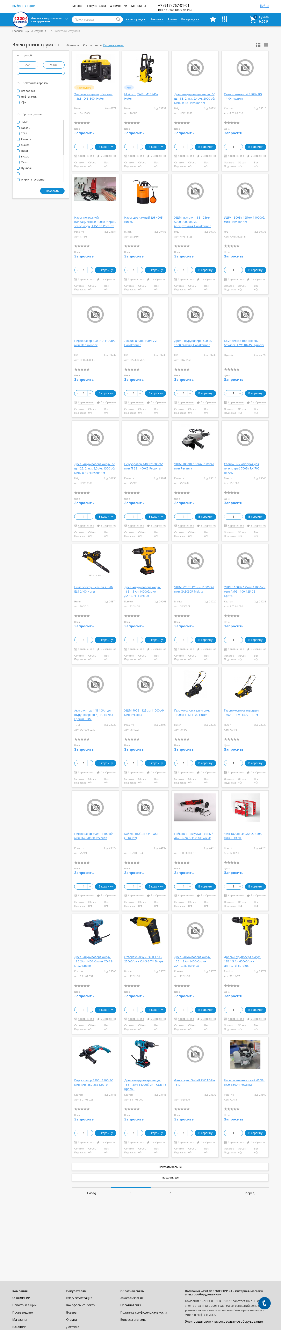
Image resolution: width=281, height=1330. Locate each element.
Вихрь (24, 156)
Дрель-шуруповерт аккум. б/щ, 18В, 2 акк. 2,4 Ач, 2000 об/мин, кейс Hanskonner (194, 98)
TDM (23, 133)
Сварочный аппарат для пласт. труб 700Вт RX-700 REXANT (241, 468)
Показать (52, 191)
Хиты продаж (136, 19)
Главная (77, 6)
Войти (264, 5)
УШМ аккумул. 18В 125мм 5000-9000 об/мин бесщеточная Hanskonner (192, 221)
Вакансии (19, 1327)
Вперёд (249, 1193)
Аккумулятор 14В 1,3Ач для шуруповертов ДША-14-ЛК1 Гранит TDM (93, 714)
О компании (118, 6)
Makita (24, 145)
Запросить (84, 132)
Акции (172, 19)
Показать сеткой (258, 45)
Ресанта (25, 139)
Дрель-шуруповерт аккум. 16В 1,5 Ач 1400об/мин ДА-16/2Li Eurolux (142, 591)
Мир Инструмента (32, 179)
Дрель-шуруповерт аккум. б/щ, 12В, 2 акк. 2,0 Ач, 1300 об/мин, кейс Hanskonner (94, 468)
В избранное (108, 155)
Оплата (71, 1319)
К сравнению (86, 155)
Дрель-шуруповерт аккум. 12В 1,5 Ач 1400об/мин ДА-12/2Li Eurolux (192, 961)
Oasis (24, 162)
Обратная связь (131, 1305)
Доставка (72, 1327)
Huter (24, 151)
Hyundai (25, 168)
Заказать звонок (132, 1298)
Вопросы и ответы (133, 1319)
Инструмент (38, 31)
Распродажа (190, 19)
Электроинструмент (67, 31)
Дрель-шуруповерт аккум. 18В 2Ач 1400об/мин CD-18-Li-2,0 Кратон (93, 961)
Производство (22, 1312)
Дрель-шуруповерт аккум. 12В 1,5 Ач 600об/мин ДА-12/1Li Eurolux (242, 961)
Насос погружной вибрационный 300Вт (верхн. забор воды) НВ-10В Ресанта (95, 221)
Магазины (138, 6)
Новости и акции (24, 1305)
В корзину (106, 147)
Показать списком (266, 45)
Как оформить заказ (80, 1305)
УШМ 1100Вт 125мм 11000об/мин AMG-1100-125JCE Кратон (244, 591)
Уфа (23, 102)
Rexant (25, 127)
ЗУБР (24, 122)
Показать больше (170, 1167)
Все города (27, 91)
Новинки (157, 19)
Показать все (170, 1177)
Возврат (72, 1312)
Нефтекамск (28, 96)
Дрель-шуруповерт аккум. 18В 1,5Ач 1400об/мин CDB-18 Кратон (145, 1084)
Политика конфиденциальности (143, 1312)
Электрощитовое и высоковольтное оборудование (224, 1321)
